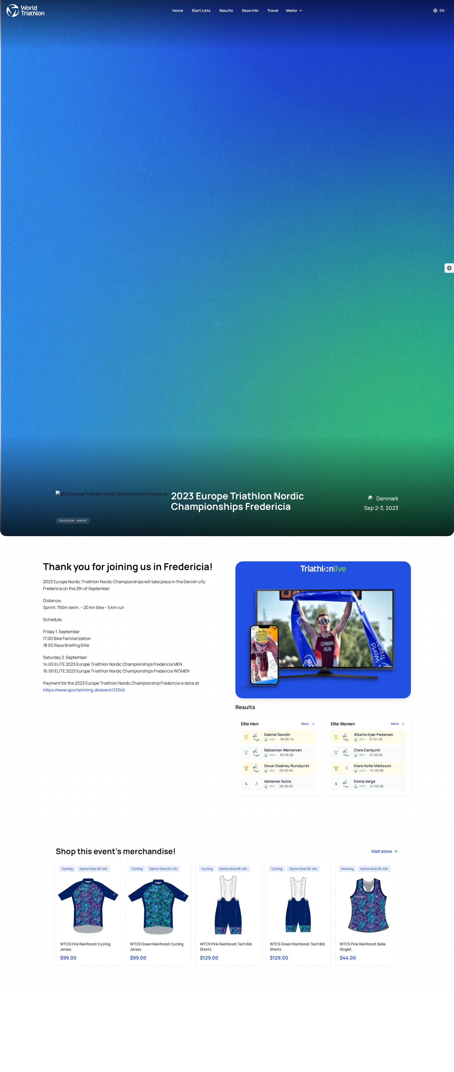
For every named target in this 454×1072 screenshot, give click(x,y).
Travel (272, 10)
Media (291, 10)
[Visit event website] (449, 268)
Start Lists (201, 10)
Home (177, 10)
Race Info (250, 10)
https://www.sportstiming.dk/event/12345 (84, 690)
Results (226, 10)
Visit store (381, 851)
